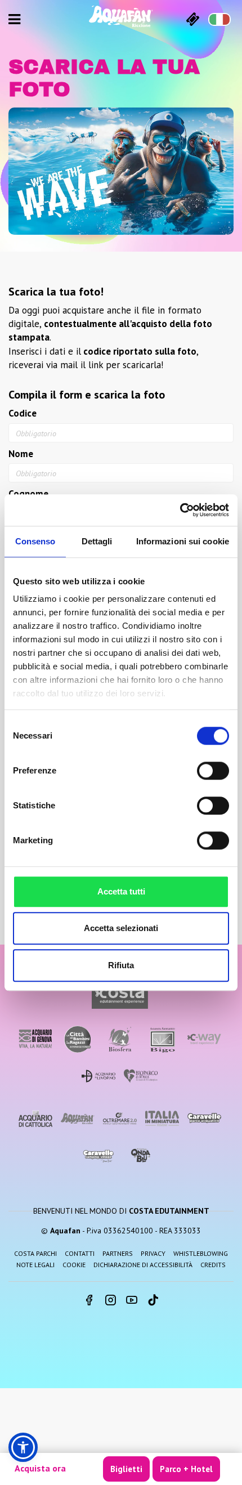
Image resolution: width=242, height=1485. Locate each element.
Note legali (35, 1264)
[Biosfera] (120, 1038)
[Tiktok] (153, 1301)
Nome (20, 454)
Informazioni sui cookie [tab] (182, 541)
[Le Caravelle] (204, 1118)
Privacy (153, 1253)
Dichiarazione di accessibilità (142, 1264)
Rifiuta (121, 965)
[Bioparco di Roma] (141, 1076)
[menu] (14, 19)
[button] (23, 1447)
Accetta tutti (121, 891)
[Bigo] (162, 1038)
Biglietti (126, 1469)
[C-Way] (204, 1038)
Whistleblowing (200, 1253)
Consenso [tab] (35, 541)
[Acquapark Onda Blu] (141, 1156)
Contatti (80, 1253)
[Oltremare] (120, 1118)
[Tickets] (193, 19)
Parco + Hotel (186, 1469)
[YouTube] (131, 1301)
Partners (117, 1253)
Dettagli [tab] (97, 541)
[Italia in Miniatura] (162, 1118)
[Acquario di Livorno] (98, 1076)
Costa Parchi (35, 1253)
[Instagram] (110, 1301)
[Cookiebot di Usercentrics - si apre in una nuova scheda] (180, 510)
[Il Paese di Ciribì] (98, 1156)
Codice (22, 413)
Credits (213, 1264)
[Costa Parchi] (119, 995)
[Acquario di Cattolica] (35, 1118)
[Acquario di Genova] (35, 1038)
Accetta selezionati (121, 928)
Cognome (28, 493)
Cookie (74, 1264)
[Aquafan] (121, 16)
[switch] (213, 771)
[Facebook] (89, 1301)
